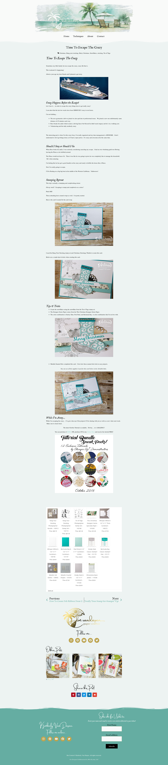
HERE (69, 432)
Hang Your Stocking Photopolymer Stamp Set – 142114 (66, 526)
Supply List (50, 590)
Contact (100, 36)
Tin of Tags (106, 53)
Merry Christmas (84, 53)
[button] (73, 695)
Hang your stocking (72, 53)
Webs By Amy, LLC (93, 759)
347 (53, 679)
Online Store (91, 432)
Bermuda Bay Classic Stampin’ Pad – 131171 (105, 551)
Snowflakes (93, 53)
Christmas (63, 53)
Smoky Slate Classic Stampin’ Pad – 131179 (92, 551)
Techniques (78, 36)
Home (66, 36)
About (90, 36)
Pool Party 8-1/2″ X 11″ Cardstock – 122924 (79, 551)
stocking (100, 53)
